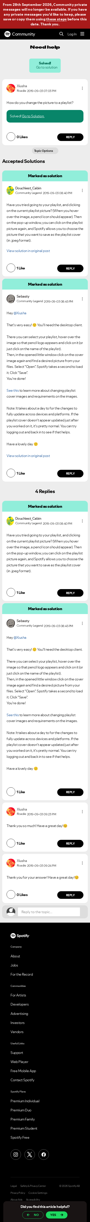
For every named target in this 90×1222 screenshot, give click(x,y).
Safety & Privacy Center (33, 1186)
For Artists (18, 995)
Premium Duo (20, 1110)
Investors (17, 1022)
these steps (56, 19)
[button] (82, 88)
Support (16, 1052)
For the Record (21, 974)
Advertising (19, 1013)
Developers (19, 1004)
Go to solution (47, 67)
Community (23, 34)
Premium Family (22, 1119)
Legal (13, 1186)
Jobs (14, 965)
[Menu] (82, 34)
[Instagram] (15, 1154)
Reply (70, 137)
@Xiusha (20, 313)
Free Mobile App (23, 1070)
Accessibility (33, 1199)
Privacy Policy (17, 1193)
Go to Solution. (33, 116)
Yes (53, 1215)
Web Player (19, 1061)
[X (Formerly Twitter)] (29, 1154)
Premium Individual (24, 1101)
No (36, 1215)
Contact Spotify (22, 1080)
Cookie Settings (37, 1193)
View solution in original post (28, 250)
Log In (72, 34)
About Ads (16, 1199)
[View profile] (11, 87)
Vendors (17, 1031)
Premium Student (23, 1128)
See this (13, 390)
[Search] (61, 34)
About (15, 956)
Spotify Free (19, 1137)
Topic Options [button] (43, 151)
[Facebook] (43, 1154)
